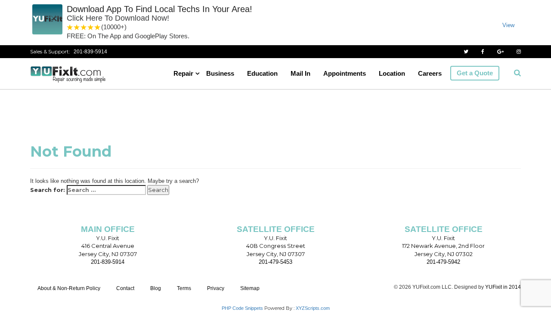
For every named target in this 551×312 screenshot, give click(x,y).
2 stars (77, 27)
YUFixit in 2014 (503, 287)
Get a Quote (475, 73)
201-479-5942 (443, 262)
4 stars (90, 27)
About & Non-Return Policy (68, 288)
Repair (183, 73)
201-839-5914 (90, 52)
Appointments (344, 73)
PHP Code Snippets (242, 308)
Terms (184, 288)
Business (220, 73)
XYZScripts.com (313, 308)
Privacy (215, 288)
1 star (70, 27)
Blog (155, 288)
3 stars (83, 27)
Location (392, 73)
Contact (125, 288)
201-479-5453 (275, 262)
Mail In (300, 73)
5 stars (97, 27)
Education (262, 73)
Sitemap (250, 288)
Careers (430, 73)
